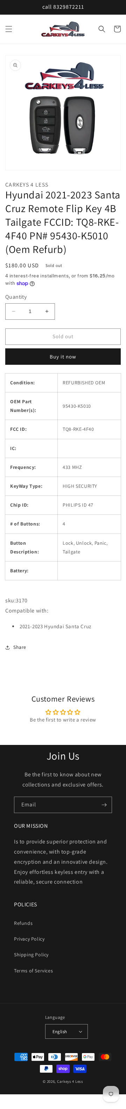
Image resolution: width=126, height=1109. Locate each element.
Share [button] (19, 647)
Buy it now (63, 356)
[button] (8, 29)
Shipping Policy (31, 954)
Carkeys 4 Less (70, 1081)
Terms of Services (33, 970)
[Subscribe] (104, 805)
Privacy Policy (29, 939)
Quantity (16, 296)
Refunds (23, 923)
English (59, 1032)
